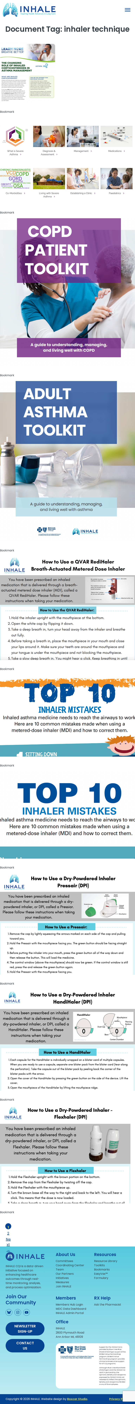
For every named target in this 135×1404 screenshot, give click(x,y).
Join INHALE (63, 1286)
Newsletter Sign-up (25, 1329)
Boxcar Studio (77, 1399)
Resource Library (105, 1261)
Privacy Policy (119, 1399)
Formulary (101, 1278)
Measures (62, 1282)
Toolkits (99, 1265)
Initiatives (62, 1278)
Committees (64, 1261)
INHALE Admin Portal (70, 1313)
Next (8, 1239)
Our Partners (65, 1274)
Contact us (25, 1346)
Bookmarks (102, 1269)
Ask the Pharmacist (107, 1305)
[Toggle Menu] (127, 9)
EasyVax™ (101, 1274)
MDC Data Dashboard (71, 1309)
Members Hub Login (69, 1305)
